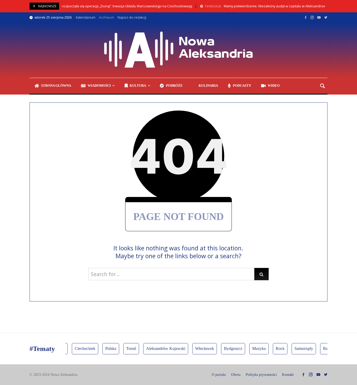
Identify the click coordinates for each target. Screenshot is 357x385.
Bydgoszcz (230, 348)
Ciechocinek (82, 348)
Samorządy (301, 348)
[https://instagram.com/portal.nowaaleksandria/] (312, 17)
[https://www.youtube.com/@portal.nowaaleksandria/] (319, 17)
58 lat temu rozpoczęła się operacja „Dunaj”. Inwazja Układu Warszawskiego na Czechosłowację (106, 6)
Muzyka (256, 348)
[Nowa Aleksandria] (178, 50)
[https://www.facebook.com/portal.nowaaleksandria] (305, 17)
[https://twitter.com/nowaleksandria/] (325, 17)
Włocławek (202, 348)
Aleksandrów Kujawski (163, 348)
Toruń (129, 348)
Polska (108, 348)
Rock (277, 348)
